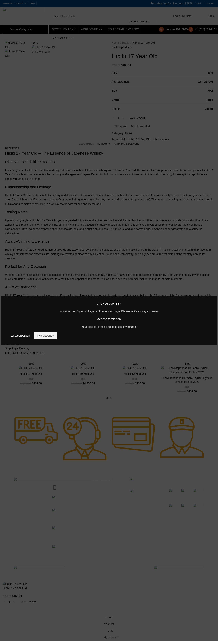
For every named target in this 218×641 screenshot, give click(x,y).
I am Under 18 (45, 336)
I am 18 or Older (20, 336)
